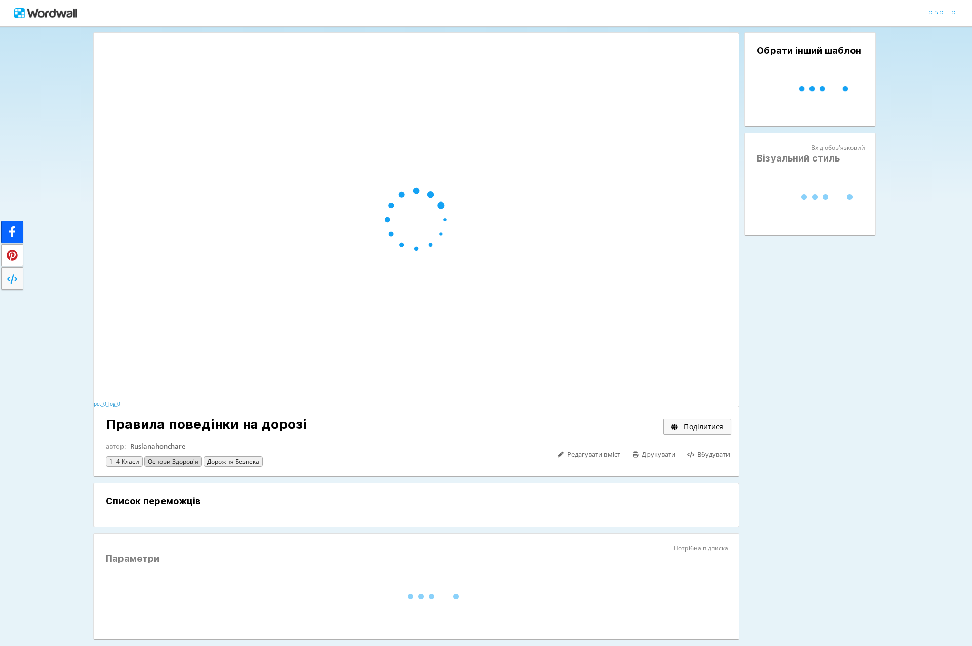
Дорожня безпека (233, 461)
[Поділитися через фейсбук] (12, 232)
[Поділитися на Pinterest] (12, 255)
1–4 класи (124, 461)
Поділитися (702, 426)
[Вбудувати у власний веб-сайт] (12, 278)
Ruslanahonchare (157, 446)
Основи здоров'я (173, 461)
